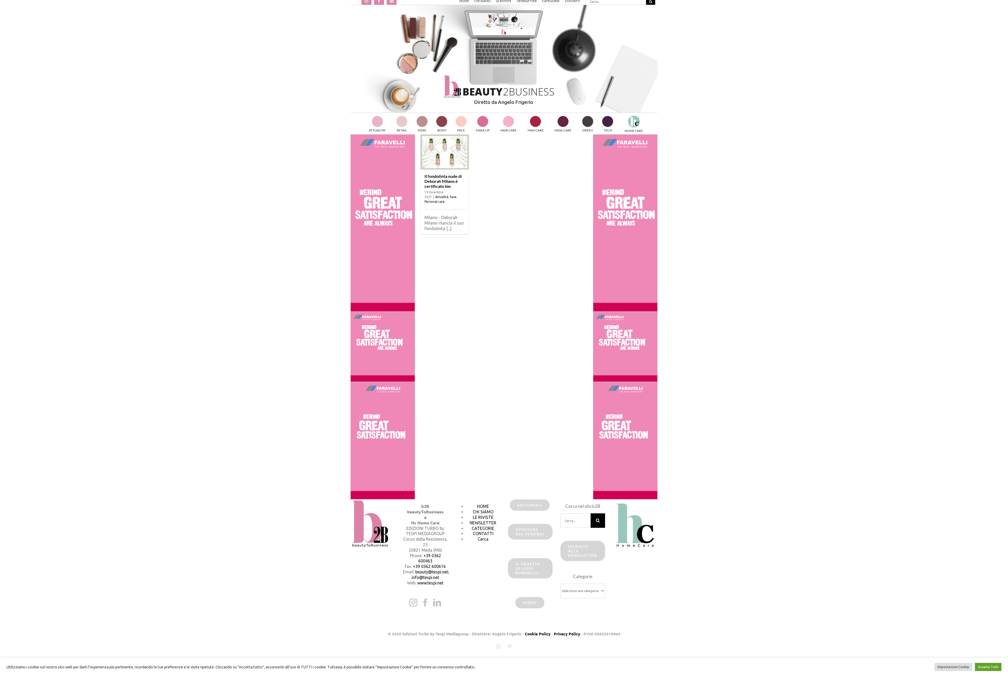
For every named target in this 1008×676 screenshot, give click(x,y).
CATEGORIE (483, 528)
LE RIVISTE (483, 517)
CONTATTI (483, 533)
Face (453, 197)
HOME (483, 506)
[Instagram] (413, 602)
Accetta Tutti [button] (988, 667)
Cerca (483, 539)
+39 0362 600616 (429, 566)
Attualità (441, 197)
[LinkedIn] (437, 602)
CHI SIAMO (483, 511)
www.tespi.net (430, 583)
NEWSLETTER (483, 522)
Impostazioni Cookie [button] (953, 667)
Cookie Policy (537, 633)
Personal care (434, 201)
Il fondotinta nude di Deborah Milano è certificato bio (443, 181)
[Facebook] (425, 602)
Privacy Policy (567, 633)
